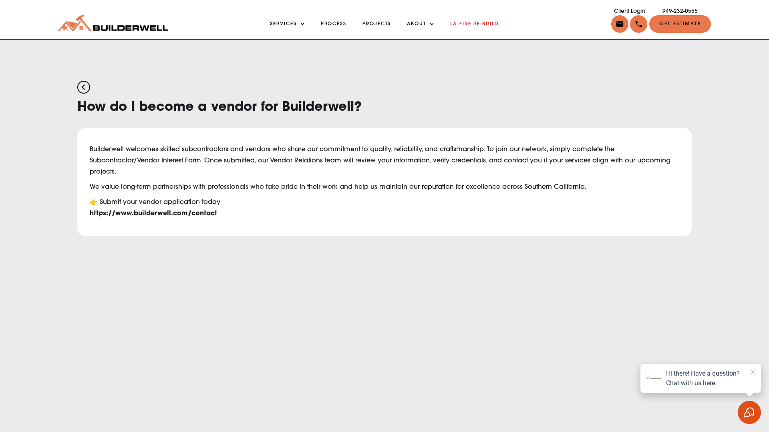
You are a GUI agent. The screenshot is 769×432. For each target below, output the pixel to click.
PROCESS (333, 24)
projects (376, 24)
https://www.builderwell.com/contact (153, 213)
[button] (637, 23)
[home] (113, 23)
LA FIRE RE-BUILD (474, 24)
